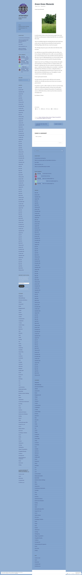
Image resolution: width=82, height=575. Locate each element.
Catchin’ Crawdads (58, 124)
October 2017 (21, 228)
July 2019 (20, 189)
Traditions (20, 453)
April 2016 (20, 265)
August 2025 (21, 93)
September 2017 (21, 230)
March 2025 (21, 100)
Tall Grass (49, 118)
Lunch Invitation (22, 387)
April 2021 (20, 147)
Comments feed (21, 480)
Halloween (20, 366)
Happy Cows (45, 118)
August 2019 (21, 187)
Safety (20, 420)
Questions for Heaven (22, 412)
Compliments (21, 320)
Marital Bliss (21, 391)
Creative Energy (21, 324)
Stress (20, 438)
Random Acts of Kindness (23, 414)
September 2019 (21, 185)
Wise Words (21, 462)
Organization (21, 399)
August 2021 (21, 139)
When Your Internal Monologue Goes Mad (42, 166)
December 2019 (21, 180)
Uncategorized (21, 455)
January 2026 (21, 89)
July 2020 (20, 166)
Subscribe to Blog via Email (24, 275)
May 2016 (20, 263)
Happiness (20, 368)
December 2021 (21, 133)
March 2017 (21, 243)
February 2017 (21, 245)
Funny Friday (21, 351)
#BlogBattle (21, 295)
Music (20, 395)
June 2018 (20, 212)
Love (19, 382)
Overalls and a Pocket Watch (24, 401)
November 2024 (21, 106)
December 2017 (21, 224)
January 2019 (21, 199)
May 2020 (20, 170)
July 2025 (20, 95)
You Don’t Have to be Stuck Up (24, 37)
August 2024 (21, 112)
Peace (20, 405)
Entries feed (21, 478)
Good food (20, 356)
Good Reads (21, 358)
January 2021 (21, 154)
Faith (19, 335)
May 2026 (20, 87)
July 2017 (20, 234)
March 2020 (21, 174)
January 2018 (21, 222)
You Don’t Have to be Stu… (47, 173)
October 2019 (21, 183)
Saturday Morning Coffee (23, 422)
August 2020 (21, 164)
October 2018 (21, 203)
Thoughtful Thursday (22, 451)
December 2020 (21, 156)
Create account (21, 474)
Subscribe (21, 286)
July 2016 (20, 259)
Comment (60, 142)
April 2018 (20, 216)
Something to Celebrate (23, 432)
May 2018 (20, 214)
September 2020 (21, 162)
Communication (21, 318)
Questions (20, 409)
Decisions (20, 327)
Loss (19, 380)
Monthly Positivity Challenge (24, 26)
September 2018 (21, 205)
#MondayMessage (38, 384)
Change (20, 310)
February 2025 (21, 102)
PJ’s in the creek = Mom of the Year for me (41, 125)
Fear (19, 341)
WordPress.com (21, 482)
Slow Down (21, 430)
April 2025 (20, 98)
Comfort (20, 316)
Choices (20, 312)
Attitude (20, 302)
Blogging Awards (22, 308)
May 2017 (20, 239)
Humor (20, 376)
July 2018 (36, 315)
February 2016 (21, 270)
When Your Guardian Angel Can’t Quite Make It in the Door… (23, 41)
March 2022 (21, 127)
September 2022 (21, 124)
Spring (20, 436)
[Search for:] (24, 80)
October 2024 (21, 108)
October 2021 (21, 137)
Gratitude (20, 362)
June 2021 (20, 143)
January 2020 (21, 178)
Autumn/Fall (21, 304)
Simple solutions (22, 428)
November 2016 (21, 251)
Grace (20, 360)
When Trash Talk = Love (23, 46)
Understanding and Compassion (40, 544)
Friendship (20, 349)
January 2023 (21, 122)
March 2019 (21, 195)
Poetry (20, 407)
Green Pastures (39, 118)
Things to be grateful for (56, 117)
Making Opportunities (22, 389)
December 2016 (21, 249)
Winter (20, 460)
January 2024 (21, 118)
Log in (20, 476)
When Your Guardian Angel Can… (25, 63)
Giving (20, 353)
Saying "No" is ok (22, 424)
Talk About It (21, 443)
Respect (20, 418)
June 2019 (20, 191)
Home (20, 24)
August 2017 (21, 232)
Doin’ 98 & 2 (21, 44)
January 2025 (21, 104)
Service (20, 426)
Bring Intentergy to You (23, 28)
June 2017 (20, 236)
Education (20, 333)
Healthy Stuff (21, 370)
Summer (50, 117)
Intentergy (23, 16)
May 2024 (20, 114)
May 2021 (20, 145)
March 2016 (21, 268)
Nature (47, 117)
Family (20, 337)
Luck (19, 385)
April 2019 (20, 193)
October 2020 (21, 160)
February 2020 (21, 176)
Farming (20, 339)
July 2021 (20, 141)
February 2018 (21, 220)
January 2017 (21, 247)
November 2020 (21, 158)
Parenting (20, 403)
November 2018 (21, 201)
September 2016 (21, 255)
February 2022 (21, 129)
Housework (21, 374)
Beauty (40, 117)
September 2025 (21, 91)
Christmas (20, 314)
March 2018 (21, 218)
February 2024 (21, 116)
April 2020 (20, 172)
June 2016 (20, 261)
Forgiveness (21, 347)
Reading (20, 416)
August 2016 (21, 257)
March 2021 (21, 149)
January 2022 (21, 131)
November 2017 (21, 226)
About (20, 29)
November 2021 (21, 135)
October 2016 (21, 253)
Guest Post (20, 364)
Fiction (20, 343)
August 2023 (21, 120)
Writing (20, 465)
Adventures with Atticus (23, 300)
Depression (21, 329)
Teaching (20, 445)
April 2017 (20, 241)
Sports (20, 434)
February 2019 (21, 197)
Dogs (19, 331)
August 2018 (21, 207)
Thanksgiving (21, 447)
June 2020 (20, 168)
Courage (20, 322)
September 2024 (21, 110)
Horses (20, 372)
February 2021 (21, 151)
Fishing (20, 345)
